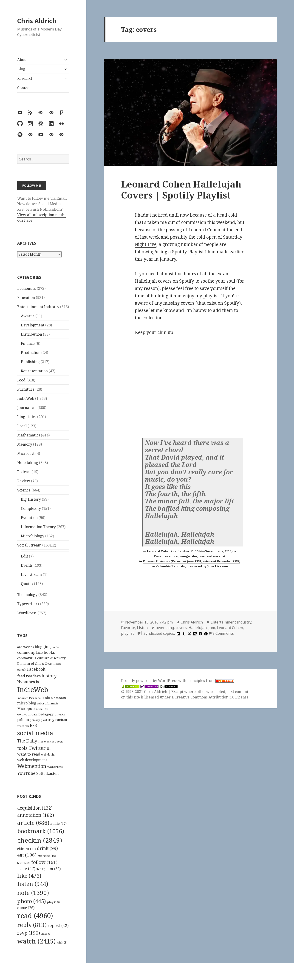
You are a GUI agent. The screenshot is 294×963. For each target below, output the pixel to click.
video (46, 933)
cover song (164, 627)
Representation (34, 370)
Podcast (24, 471)
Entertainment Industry (38, 306)
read (35, 915)
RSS (33, 725)
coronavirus (26, 658)
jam (53, 868)
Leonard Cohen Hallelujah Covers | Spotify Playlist (181, 189)
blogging (43, 646)
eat (27, 855)
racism (61, 719)
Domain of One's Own (34, 663)
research (23, 726)
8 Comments (223, 633)
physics (59, 714)
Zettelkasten (47, 773)
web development (32, 760)
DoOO (57, 663)
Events (27, 565)
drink (47, 848)
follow (44, 862)
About (22, 59)
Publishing (30, 361)
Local (22, 425)
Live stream (31, 574)
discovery (58, 658)
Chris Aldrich (37, 21)
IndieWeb (25, 398)
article (33, 822)
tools (22, 748)
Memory (24, 444)
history (49, 676)
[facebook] (199, 633)
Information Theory (38, 526)
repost (58, 925)
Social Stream (29, 545)
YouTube (26, 773)
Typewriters (28, 603)
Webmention (31, 766)
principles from (201, 680)
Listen (142, 627)
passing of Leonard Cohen (193, 230)
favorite (24, 863)
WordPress (27, 612)
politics (23, 719)
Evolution (29, 517)
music (39, 709)
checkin (39, 840)
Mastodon (58, 698)
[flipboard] (177, 633)
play (53, 902)
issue (26, 868)
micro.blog (26, 703)
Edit (24, 556)
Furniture (25, 389)
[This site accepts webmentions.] (149, 686)
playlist (127, 633)
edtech (21, 670)
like (29, 875)
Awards (27, 315)
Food (21, 380)
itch (40, 869)
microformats (48, 703)
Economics (26, 288)
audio (58, 823)
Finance (28, 343)
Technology (27, 594)
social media (35, 733)
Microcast (25, 453)
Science (24, 490)
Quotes (27, 583)
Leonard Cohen (158, 551)
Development (32, 325)
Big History (31, 499)
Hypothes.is (28, 681)
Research (25, 78)
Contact (24, 87)
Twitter (37, 748)
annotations (25, 647)
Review (23, 480)
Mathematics (28, 435)
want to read (28, 754)
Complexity (31, 508)
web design (48, 754)
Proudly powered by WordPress (149, 680)
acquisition (35, 808)
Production (30, 352)
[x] (188, 633)
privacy (35, 720)
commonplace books (36, 652)
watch (36, 941)
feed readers (29, 676)
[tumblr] (183, 633)
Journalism (27, 407)
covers (181, 627)
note (33, 892)
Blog (21, 69)
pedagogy (46, 714)
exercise (46, 856)
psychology (47, 720)
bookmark (40, 831)
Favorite (128, 627)
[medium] (194, 633)
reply (32, 925)
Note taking (27, 462)
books (55, 647)
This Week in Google (50, 741)
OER (46, 709)
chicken (26, 849)
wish (62, 942)
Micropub (26, 708)
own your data (27, 714)
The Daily (27, 741)
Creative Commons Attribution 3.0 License (212, 697)
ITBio (46, 697)
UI (49, 748)
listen (32, 884)
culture (43, 658)
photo (31, 901)
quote (25, 907)
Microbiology (32, 535)
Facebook (36, 669)
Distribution (31, 334)
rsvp (28, 933)
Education (26, 297)
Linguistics (26, 416)
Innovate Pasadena (29, 698)
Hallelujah (146, 281)
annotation (35, 815)
